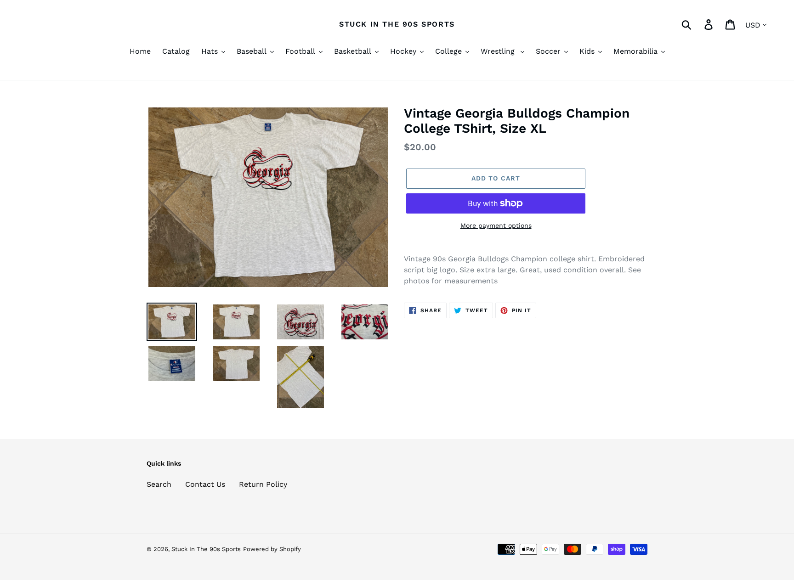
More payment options (496, 225)
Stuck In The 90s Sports (397, 24)
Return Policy (263, 484)
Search (159, 484)
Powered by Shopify (272, 549)
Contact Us (205, 484)
